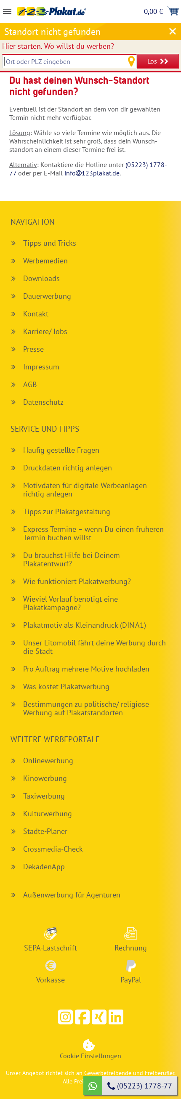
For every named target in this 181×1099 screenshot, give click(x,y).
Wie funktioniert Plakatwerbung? (77, 581)
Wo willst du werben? (58, 46)
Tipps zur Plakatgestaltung (66, 511)
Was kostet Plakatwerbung (66, 686)
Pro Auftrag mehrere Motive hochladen (86, 669)
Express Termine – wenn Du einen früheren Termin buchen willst (93, 533)
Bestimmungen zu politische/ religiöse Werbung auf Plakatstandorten (86, 708)
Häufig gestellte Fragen (61, 450)
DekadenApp (44, 866)
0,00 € (153, 11)
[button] (82, 1017)
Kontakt (35, 314)
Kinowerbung (45, 778)
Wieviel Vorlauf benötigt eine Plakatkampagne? (70, 603)
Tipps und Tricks (49, 243)
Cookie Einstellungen (90, 1055)
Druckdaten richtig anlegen (67, 468)
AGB (30, 384)
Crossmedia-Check (53, 849)
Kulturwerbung (47, 813)
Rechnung (130, 947)
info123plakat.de (92, 173)
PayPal (130, 979)
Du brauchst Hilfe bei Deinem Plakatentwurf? (71, 559)
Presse (33, 349)
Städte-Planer (45, 831)
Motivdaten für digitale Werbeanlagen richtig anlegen (85, 489)
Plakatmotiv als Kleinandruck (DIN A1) (84, 625)
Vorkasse (50, 979)
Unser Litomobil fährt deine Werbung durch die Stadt (94, 647)
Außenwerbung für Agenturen (71, 895)
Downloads (41, 278)
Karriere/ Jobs (45, 331)
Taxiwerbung (44, 796)
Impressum (41, 367)
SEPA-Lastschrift (50, 947)
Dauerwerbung (47, 296)
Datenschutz (43, 402)
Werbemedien (45, 260)
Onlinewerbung (48, 760)
